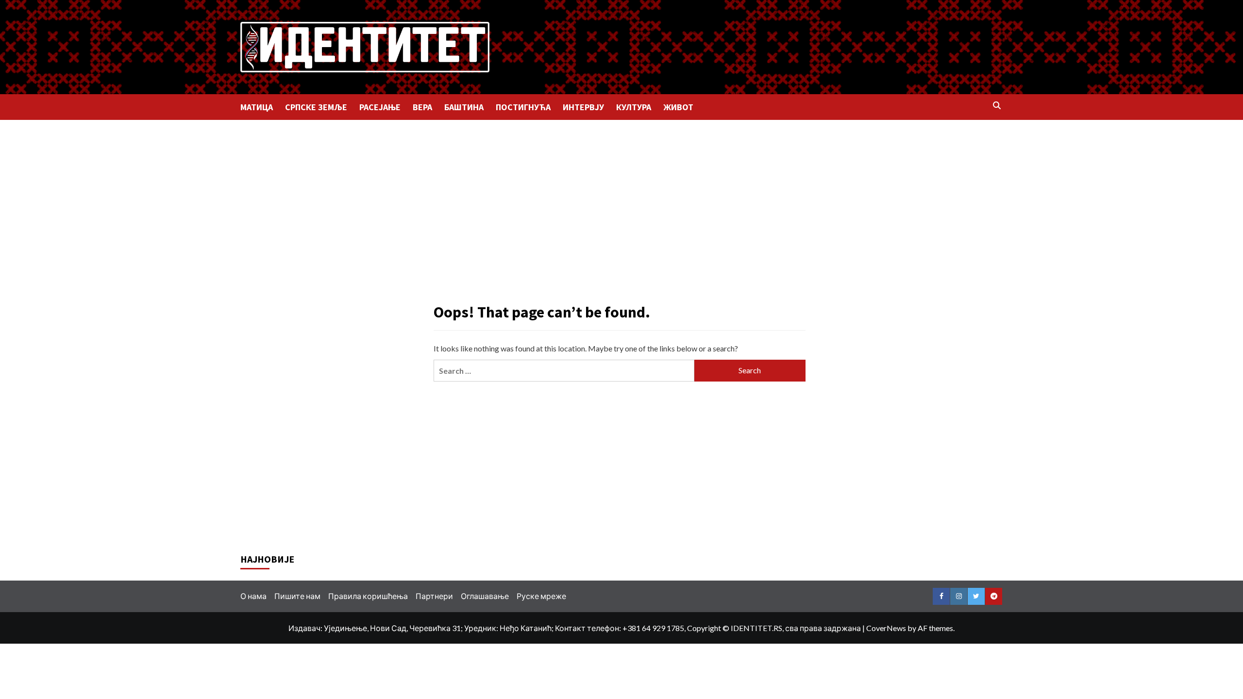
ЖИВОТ (678, 107)
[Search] (997, 106)
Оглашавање (485, 595)
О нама (253, 595)
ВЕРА (422, 107)
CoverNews (886, 627)
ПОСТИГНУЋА (523, 107)
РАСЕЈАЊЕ (380, 107)
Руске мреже (541, 595)
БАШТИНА (464, 107)
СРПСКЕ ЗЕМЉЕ (316, 107)
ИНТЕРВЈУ (583, 107)
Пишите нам (297, 595)
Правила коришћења (368, 595)
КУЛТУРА (633, 107)
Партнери (434, 595)
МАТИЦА (256, 107)
